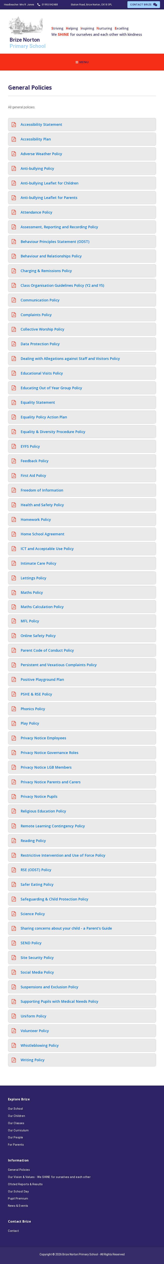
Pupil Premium (18, 1198)
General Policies (19, 1169)
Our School (15, 1108)
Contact (13, 1230)
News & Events (18, 1205)
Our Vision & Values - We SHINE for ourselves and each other (49, 1177)
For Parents (16, 1144)
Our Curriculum (18, 1130)
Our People (15, 1137)
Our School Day (18, 1191)
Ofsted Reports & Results (25, 1184)
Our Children (16, 1116)
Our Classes (16, 1123)
